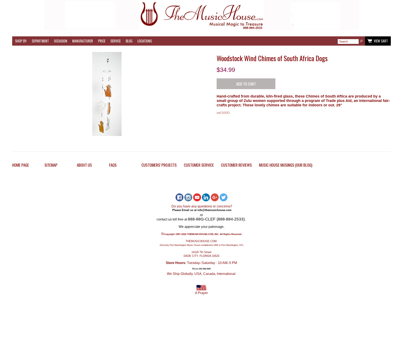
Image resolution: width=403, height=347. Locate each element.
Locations (144, 41)
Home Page (20, 165)
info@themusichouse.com (214, 209)
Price (101, 41)
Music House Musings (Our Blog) (285, 165)
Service (115, 41)
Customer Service (199, 165)
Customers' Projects (159, 165)
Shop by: (21, 41)
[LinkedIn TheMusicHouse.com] (206, 197)
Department (40, 41)
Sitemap (51, 165)
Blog (129, 41)
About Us (84, 165)
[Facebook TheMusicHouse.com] (179, 197)
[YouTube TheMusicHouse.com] (197, 197)
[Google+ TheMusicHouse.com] (215, 197)
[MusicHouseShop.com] (201, 29)
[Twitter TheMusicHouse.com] (223, 197)
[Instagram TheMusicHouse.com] (188, 197)
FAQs (113, 165)
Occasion (60, 41)
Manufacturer (82, 41)
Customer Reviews (236, 165)
